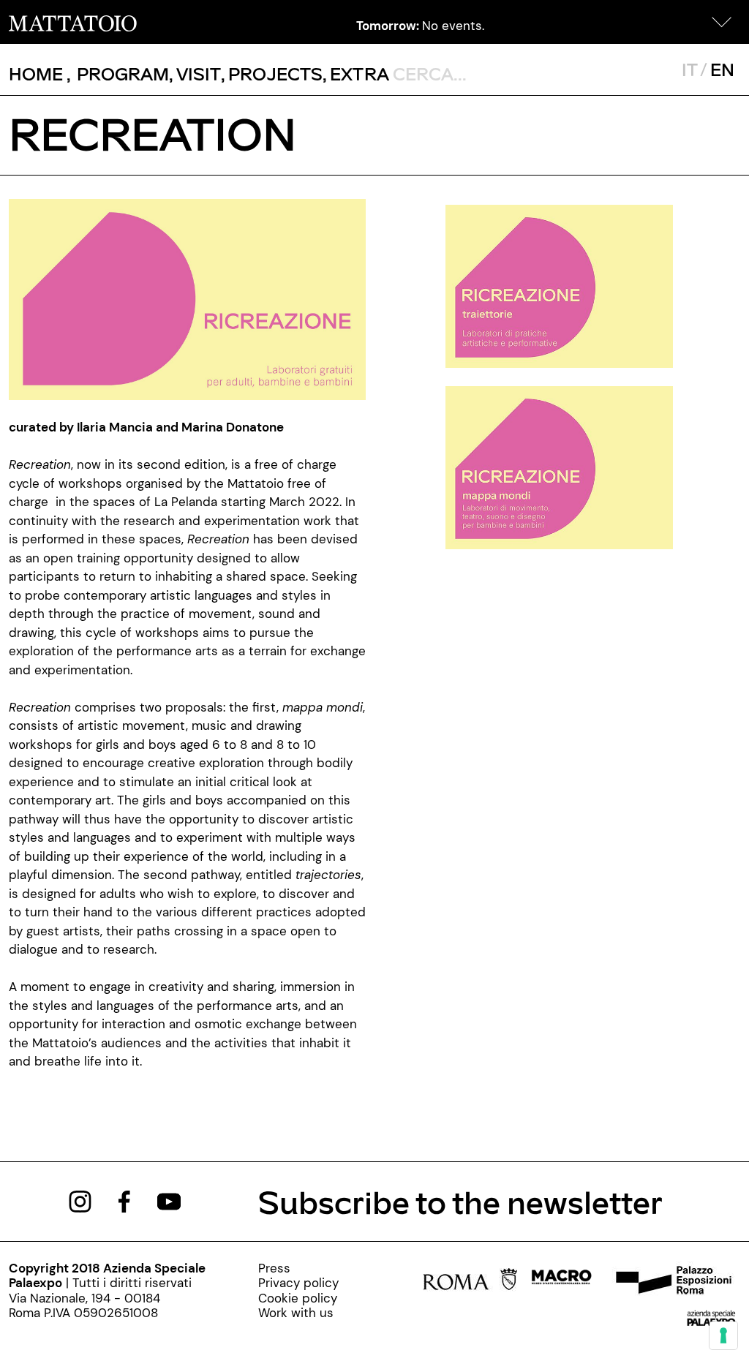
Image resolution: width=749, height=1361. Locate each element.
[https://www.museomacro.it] (561, 1281)
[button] (722, 22)
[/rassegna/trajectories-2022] (559, 285)
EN (722, 69)
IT (689, 69)
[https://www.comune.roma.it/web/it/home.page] (470, 1281)
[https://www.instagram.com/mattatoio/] (80, 1200)
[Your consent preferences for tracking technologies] (723, 1335)
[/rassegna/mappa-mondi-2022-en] (559, 467)
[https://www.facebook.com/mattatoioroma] (124, 1200)
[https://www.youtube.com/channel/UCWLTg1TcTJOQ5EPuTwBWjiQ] (169, 1200)
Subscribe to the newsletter (460, 1201)
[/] (73, 22)
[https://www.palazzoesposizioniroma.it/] (671, 1281)
